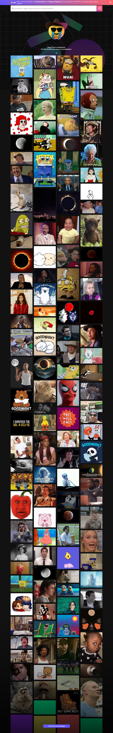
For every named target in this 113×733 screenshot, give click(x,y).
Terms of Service (55, 2)
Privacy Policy (40, 2)
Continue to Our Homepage (56, 726)
